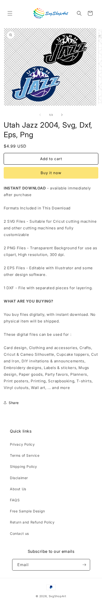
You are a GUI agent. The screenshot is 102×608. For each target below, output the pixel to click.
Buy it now (51, 172)
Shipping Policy (23, 466)
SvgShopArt (57, 596)
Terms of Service (25, 455)
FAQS (15, 500)
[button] (9, 13)
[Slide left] (40, 114)
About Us (18, 489)
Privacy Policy (22, 444)
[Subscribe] (84, 565)
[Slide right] (61, 114)
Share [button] (14, 403)
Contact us (19, 533)
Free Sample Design (27, 511)
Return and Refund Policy (32, 522)
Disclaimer (19, 478)
